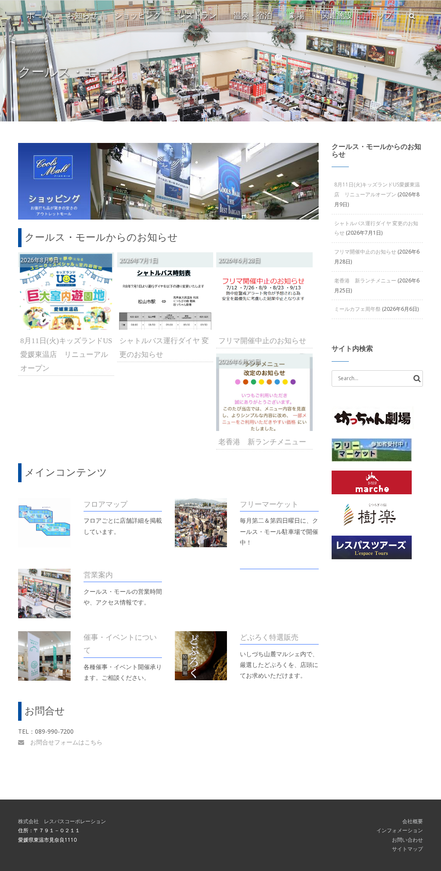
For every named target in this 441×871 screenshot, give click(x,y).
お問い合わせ (407, 839)
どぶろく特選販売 (269, 637)
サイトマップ (407, 848)
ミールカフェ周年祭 (357, 309)
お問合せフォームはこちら (63, 742)
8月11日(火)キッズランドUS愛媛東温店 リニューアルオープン (66, 354)
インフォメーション (399, 830)
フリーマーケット (269, 504)
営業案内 (98, 575)
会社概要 (412, 821)
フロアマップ (105, 504)
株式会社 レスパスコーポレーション (62, 821)
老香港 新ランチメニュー (262, 442)
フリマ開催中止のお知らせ (262, 341)
